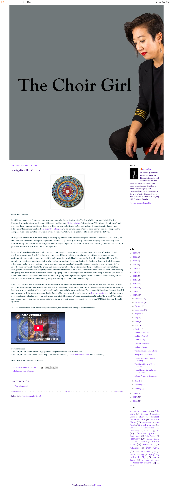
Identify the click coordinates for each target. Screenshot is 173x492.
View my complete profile (140, 203)
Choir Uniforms (146, 422)
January (138, 389)
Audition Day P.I (140, 340)
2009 (135, 401)
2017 (135, 276)
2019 (135, 268)
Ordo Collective (28, 371)
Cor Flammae (148, 431)
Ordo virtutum (74, 223)
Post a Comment (21, 386)
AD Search (134, 411)
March (138, 381)
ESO (157, 431)
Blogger (97, 485)
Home (68, 392)
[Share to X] (51, 367)
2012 (135, 295)
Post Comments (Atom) (31, 396)
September (139, 310)
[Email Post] (42, 367)
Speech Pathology (137, 454)
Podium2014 (134, 448)
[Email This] (46, 367)
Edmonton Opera (144, 433)
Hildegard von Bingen (52, 229)
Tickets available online (78, 355)
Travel (133, 460)
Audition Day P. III (141, 332)
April (137, 329)
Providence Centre (100, 293)
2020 (135, 265)
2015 (135, 284)
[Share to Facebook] (54, 367)
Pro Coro (152, 447)
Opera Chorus (153, 439)
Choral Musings (147, 425)
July (137, 318)
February (139, 385)
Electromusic (135, 436)
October (138, 306)
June (137, 322)
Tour (154, 457)
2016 (135, 280)
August (138, 314)
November (139, 302)
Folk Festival (150, 436)
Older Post (119, 392)
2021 (135, 261)
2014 (135, 288)
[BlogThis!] (49, 367)
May (137, 325)
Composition (149, 428)
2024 (135, 253)
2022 (135, 257)
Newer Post (16, 392)
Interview (134, 439)
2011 (135, 393)
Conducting (134, 431)
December (139, 299)
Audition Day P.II (141, 336)
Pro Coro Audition (143, 452)
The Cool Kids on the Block (145, 351)
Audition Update (141, 347)
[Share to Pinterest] (57, 367)
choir (20, 371)
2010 (135, 397)
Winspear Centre (142, 463)
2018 (135, 272)
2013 (135, 291)
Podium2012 (148, 444)
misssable (146, 169)
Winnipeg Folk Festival (151, 460)
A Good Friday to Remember (146, 376)
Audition (146, 411)
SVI (155, 452)
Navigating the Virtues (143, 355)
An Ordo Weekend (141, 343)
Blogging (144, 414)
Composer (134, 428)
